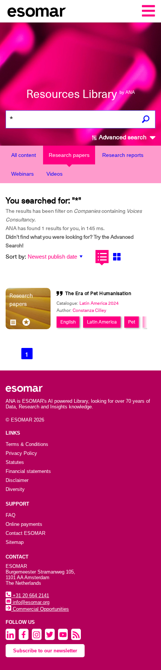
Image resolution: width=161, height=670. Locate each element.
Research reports (122, 155)
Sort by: (16, 256)
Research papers (69, 155)
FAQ (10, 515)
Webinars (22, 174)
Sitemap (15, 542)
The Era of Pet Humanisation (98, 293)
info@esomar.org (30, 602)
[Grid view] (116, 256)
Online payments (24, 524)
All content (23, 155)
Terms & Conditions (27, 444)
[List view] (102, 256)
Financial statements (28, 471)
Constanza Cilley (89, 310)
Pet (131, 322)
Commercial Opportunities (40, 609)
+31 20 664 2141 (30, 595)
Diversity (15, 489)
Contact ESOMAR (25, 533)
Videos (54, 174)
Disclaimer (17, 480)
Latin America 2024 (99, 303)
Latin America (102, 322)
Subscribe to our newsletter (45, 650)
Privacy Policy (21, 453)
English (68, 322)
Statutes (15, 462)
